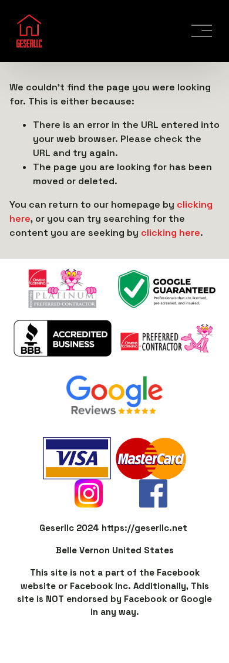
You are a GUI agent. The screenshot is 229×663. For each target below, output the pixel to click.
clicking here (170, 232)
